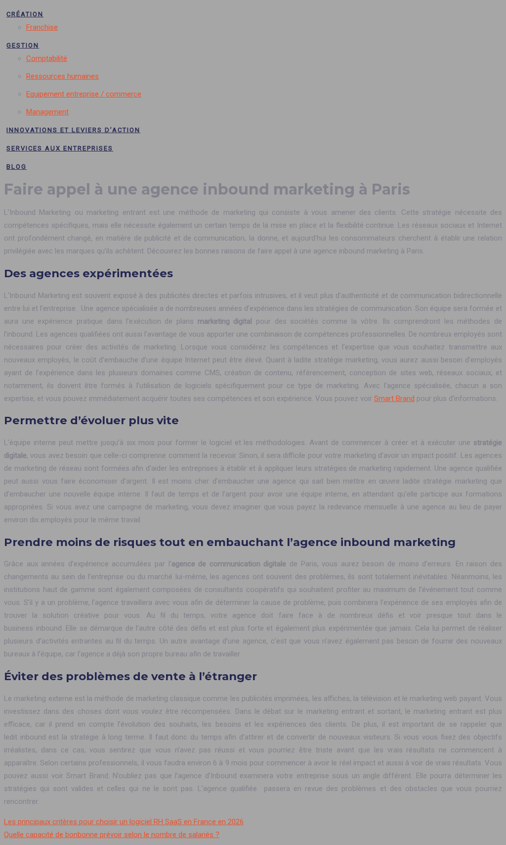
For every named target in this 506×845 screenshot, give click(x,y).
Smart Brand (394, 398)
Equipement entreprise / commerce (83, 94)
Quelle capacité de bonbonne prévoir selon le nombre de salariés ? (111, 834)
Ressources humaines (62, 76)
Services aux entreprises (59, 148)
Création (24, 14)
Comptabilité (46, 58)
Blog (16, 166)
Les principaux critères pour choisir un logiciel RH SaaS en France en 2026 (124, 821)
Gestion (22, 45)
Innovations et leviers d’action (73, 130)
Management (47, 111)
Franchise (42, 27)
